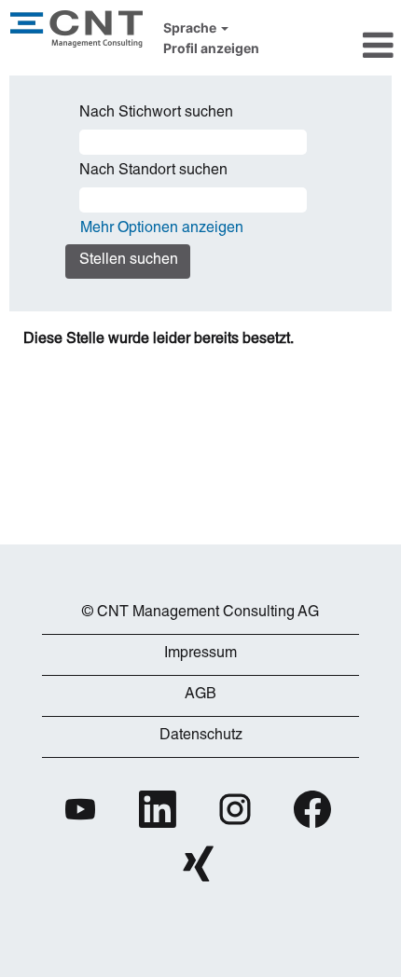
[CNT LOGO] (200, 584)
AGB (200, 695)
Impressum (200, 654)
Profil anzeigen (211, 48)
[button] (340, 45)
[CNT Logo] (76, 28)
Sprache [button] (191, 28)
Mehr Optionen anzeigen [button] (161, 229)
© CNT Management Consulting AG (200, 613)
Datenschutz (200, 736)
